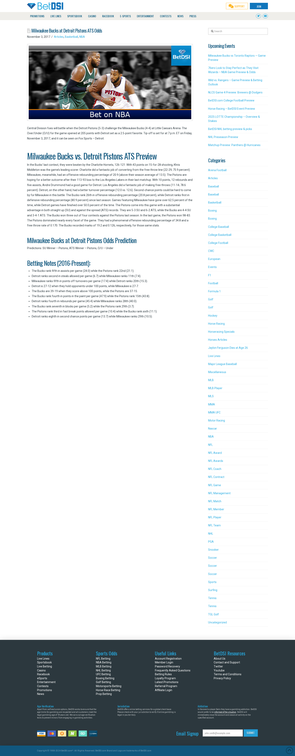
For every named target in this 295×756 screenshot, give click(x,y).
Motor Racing (216, 420)
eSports (42, 678)
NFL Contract (216, 477)
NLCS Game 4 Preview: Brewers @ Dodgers (235, 92)
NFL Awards (215, 460)
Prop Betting (104, 694)
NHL (210, 533)
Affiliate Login (163, 690)
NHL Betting (103, 670)
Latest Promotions (166, 682)
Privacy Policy (222, 678)
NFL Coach (214, 469)
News (40, 694)
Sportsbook (44, 662)
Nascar (212, 428)
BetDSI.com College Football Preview (231, 100)
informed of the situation (225, 712)
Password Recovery (167, 666)
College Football (218, 242)
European (214, 259)
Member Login (164, 662)
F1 (209, 275)
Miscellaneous (217, 372)
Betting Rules (163, 674)
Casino (41, 670)
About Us (219, 658)
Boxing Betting (105, 678)
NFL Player (214, 517)
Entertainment (46, 682)
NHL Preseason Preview (223, 137)
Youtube (219, 670)
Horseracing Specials (221, 331)
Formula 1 (214, 291)
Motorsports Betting (108, 686)
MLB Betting (103, 666)
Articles (59, 36)
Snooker (213, 549)
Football (213, 283)
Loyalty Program (165, 678)
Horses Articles (217, 339)
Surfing (212, 590)
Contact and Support (227, 662)
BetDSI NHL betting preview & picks (230, 129)
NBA (82, 36)
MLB (211, 380)
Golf (210, 299)
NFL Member (216, 509)
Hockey (212, 315)
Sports (212, 582)
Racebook (43, 674)
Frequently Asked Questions (172, 670)
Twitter (218, 666)
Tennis (212, 598)
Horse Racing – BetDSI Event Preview (231, 108)
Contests (43, 686)
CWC (211, 251)
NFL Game (214, 485)
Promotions (44, 690)
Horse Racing (216, 323)
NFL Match (214, 501)
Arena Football (217, 170)
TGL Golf (213, 614)
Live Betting (44, 666)
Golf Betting (103, 682)
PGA (211, 541)
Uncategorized (217, 622)
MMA (211, 404)
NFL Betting (103, 658)
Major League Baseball (222, 364)
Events (212, 267)
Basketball (71, 36)
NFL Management (219, 493)
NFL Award (215, 452)
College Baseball (218, 226)
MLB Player (215, 388)
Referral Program (166, 686)
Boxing (212, 210)
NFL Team (214, 525)
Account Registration (168, 658)
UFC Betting (103, 674)
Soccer (212, 557)
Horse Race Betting (108, 690)
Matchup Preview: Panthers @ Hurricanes (234, 145)
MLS (211, 396)
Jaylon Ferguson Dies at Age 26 (228, 347)
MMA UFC (214, 412)
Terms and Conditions (227, 674)
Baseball (213, 186)
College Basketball (219, 234)
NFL (210, 444)
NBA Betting (103, 662)
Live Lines (214, 356)
